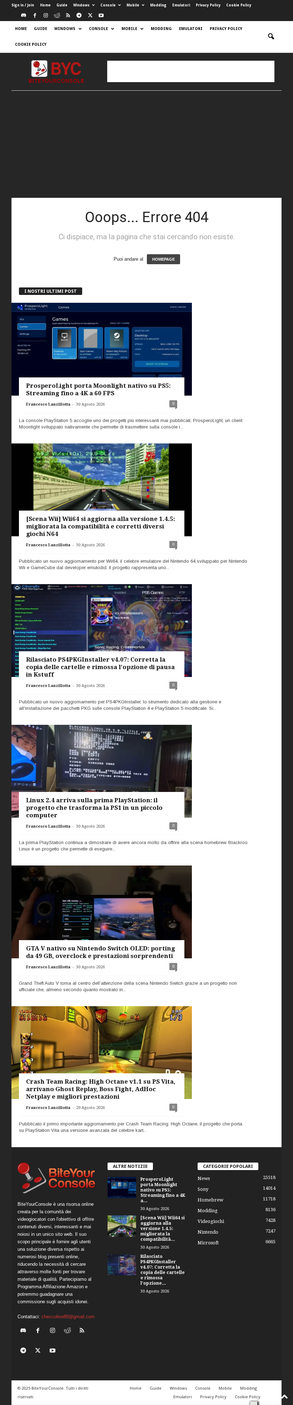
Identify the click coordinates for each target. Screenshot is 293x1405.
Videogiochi (211, 1221)
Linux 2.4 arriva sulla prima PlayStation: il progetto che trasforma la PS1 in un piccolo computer (94, 808)
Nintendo (208, 1232)
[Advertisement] (190, 71)
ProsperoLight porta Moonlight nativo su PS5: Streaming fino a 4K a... (162, 1190)
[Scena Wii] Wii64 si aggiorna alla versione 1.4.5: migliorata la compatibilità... (162, 1228)
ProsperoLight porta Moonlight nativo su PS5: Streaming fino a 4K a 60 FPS (98, 389)
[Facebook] (34, 16)
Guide (62, 5)
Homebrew (210, 1200)
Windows (81, 5)
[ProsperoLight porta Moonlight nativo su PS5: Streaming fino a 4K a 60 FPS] (101, 353)
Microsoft (208, 1242)
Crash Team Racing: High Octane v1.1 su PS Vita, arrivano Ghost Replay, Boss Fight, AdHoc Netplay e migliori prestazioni (100, 1089)
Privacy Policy (208, 5)
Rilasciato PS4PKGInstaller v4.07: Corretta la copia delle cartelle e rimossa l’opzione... (162, 1270)
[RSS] (68, 16)
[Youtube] (101, 16)
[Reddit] (57, 16)
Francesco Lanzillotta (48, 404)
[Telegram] (79, 16)
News (204, 1178)
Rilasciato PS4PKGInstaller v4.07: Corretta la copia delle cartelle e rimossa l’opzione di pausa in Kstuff (100, 667)
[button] (271, 37)
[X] (90, 16)
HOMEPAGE (163, 259)
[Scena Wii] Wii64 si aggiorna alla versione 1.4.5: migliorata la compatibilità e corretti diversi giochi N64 (100, 526)
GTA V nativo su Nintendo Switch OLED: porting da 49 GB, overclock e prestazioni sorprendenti (100, 952)
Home (45, 5)
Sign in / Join (22, 5)
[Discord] (23, 16)
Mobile (132, 5)
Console (108, 5)
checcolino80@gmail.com (68, 1316)
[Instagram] (45, 16)
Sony (203, 1189)
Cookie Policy (238, 5)
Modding (158, 5)
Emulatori (181, 5)
